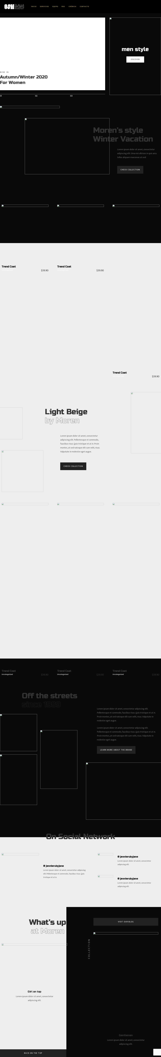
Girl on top (34, 991)
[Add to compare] (33, 238)
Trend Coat (9, 266)
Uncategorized (7, 270)
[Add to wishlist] (28, 238)
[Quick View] (22, 238)
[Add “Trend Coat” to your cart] (16, 238)
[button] (130, 170)
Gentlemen (126, 1035)
